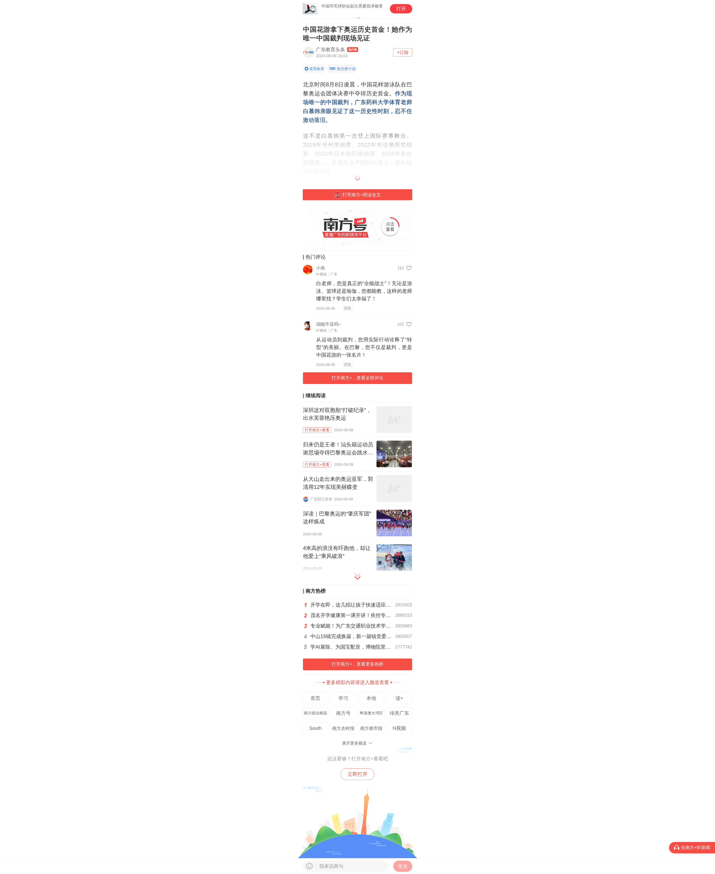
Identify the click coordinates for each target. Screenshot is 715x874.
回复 (347, 308)
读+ (399, 698)
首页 (315, 698)
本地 (371, 698)
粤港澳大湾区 (371, 713)
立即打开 (357, 774)
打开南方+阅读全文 (361, 194)
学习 (343, 698)
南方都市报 (371, 728)
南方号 (343, 713)
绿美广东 (399, 713)
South (315, 728)
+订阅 (402, 52)
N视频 (399, 728)
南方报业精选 (315, 713)
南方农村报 (343, 728)
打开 (401, 9)
